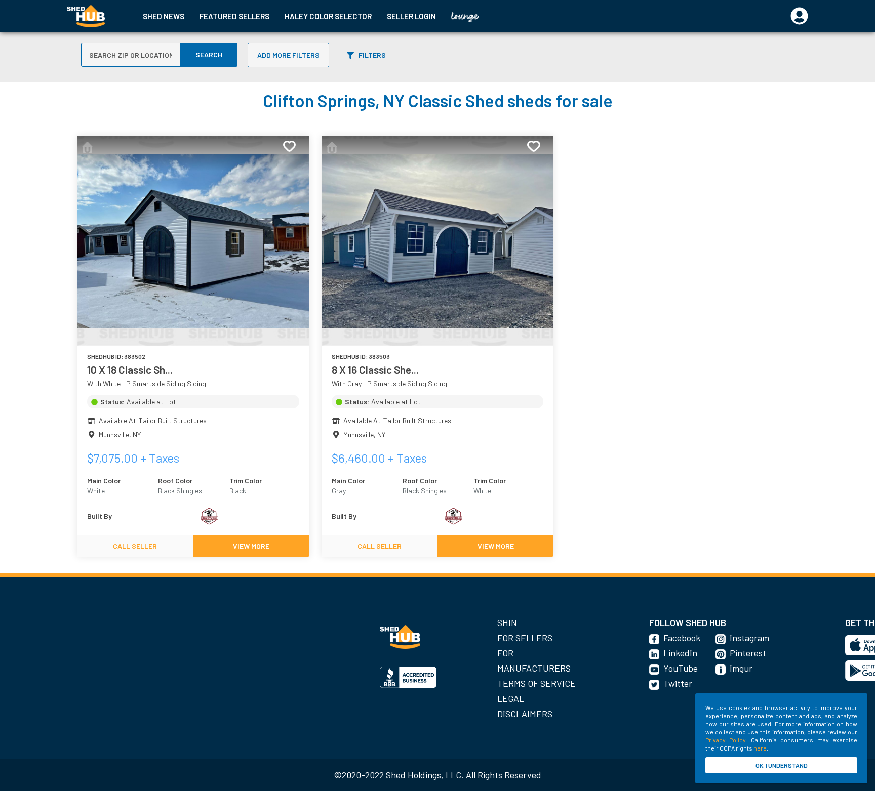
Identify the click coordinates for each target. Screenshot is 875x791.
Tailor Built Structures (173, 420)
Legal (510, 698)
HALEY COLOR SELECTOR (328, 16)
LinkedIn (680, 652)
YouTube (680, 668)
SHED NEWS (163, 16)
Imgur (741, 668)
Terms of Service (536, 683)
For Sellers (524, 637)
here (760, 748)
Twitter (677, 683)
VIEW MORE (251, 546)
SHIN (507, 622)
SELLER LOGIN (411, 16)
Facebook (681, 637)
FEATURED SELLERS (234, 16)
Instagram (749, 637)
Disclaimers (524, 713)
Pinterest (748, 652)
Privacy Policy (725, 739)
